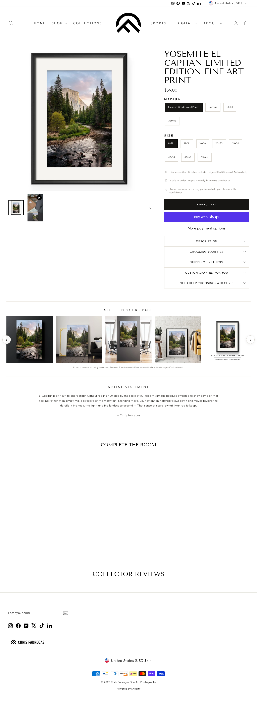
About (211, 23)
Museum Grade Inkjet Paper (183, 106)
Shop (58, 23)
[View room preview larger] (29, 339)
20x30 (218, 143)
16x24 (203, 143)
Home (40, 23)
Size (169, 135)
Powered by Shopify (128, 688)
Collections (88, 23)
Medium (172, 99)
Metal (230, 106)
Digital (185, 23)
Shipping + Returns (206, 262)
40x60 (204, 156)
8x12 (170, 143)
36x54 (188, 156)
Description (206, 241)
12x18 (187, 143)
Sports (159, 23)
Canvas (213, 106)
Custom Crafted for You (206, 272)
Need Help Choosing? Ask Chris (206, 283)
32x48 (171, 156)
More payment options (207, 228)
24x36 (235, 143)
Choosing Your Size (206, 252)
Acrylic (172, 120)
